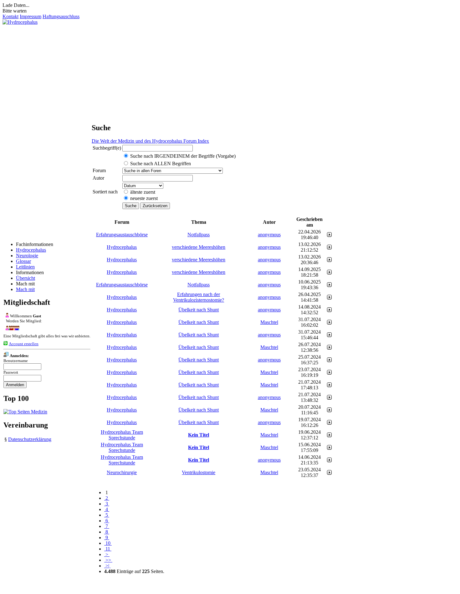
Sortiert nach (105, 191)
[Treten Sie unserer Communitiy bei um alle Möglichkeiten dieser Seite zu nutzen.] (11, 328)
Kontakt (10, 16)
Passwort (10, 372)
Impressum (30, 16)
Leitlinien (25, 266)
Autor (98, 178)
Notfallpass (198, 234)
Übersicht (25, 278)
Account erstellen (23, 343)
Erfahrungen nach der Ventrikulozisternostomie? (198, 297)
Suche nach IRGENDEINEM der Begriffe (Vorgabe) (183, 156)
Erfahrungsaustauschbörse (122, 234)
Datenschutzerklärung (29, 439)
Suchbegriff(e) (107, 148)
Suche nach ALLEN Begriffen (160, 163)
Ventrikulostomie (198, 472)
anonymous (269, 234)
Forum (99, 170)
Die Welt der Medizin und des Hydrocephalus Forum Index (150, 141)
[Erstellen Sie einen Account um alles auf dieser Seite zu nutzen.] (5, 343)
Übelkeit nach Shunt (198, 309)
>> (108, 560)
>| (107, 565)
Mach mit (25, 289)
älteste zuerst (142, 192)
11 (107, 548)
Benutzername (15, 360)
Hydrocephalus (31, 250)
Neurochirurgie (122, 472)
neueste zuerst (144, 198)
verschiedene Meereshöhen (198, 247)
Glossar (23, 261)
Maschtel (269, 322)
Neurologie (27, 255)
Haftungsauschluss (61, 16)
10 (108, 543)
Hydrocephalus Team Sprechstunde (122, 434)
